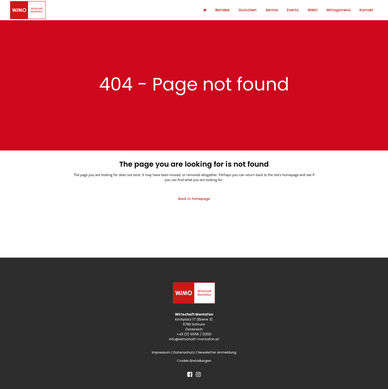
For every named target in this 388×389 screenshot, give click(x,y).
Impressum (161, 352)
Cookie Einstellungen (194, 360)
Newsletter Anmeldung (217, 352)
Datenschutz (184, 352)
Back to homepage (194, 199)
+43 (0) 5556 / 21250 (194, 334)
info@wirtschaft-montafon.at (194, 339)
